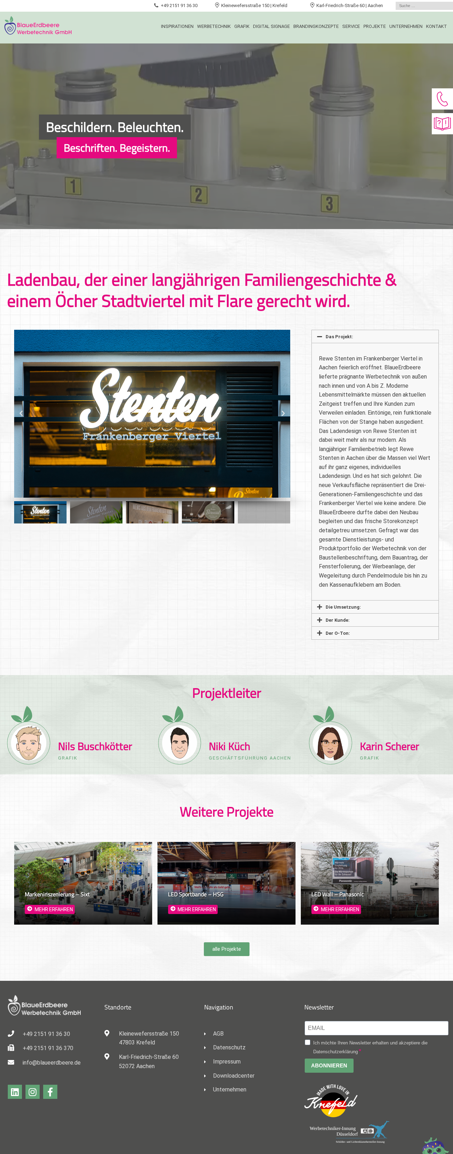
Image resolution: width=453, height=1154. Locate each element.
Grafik (242, 26)
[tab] (375, 336)
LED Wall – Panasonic (337, 894)
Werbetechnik (214, 26)
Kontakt (436, 26)
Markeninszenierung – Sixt (57, 894)
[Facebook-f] (50, 1092)
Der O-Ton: (338, 633)
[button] (21, 413)
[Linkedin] (15, 1092)
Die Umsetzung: (343, 607)
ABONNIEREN (329, 1065)
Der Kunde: (338, 620)
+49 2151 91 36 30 (179, 5)
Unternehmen (406, 26)
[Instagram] (32, 1092)
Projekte (374, 26)
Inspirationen (177, 26)
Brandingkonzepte (316, 26)
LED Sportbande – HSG (196, 894)
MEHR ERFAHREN (54, 909)
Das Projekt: (339, 336)
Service (351, 26)
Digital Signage (271, 26)
